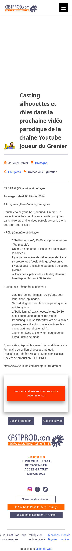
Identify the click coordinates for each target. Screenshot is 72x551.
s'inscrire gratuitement (36, 499)
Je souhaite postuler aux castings (36, 507)
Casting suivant (53, 420)
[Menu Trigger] (63, 7)
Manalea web (43, 548)
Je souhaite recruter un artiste (36, 514)
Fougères (14, 172)
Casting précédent (20, 420)
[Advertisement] (36, 55)
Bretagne (41, 163)
